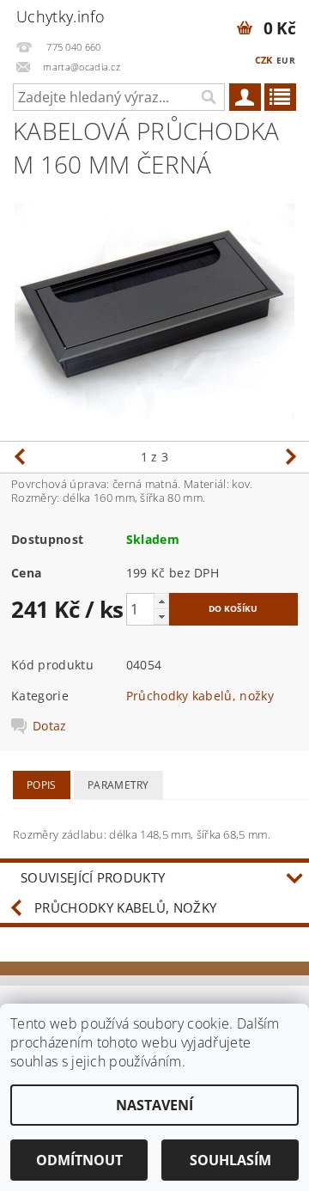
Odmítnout (79, 1160)
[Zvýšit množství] (161, 601)
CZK (264, 59)
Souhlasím (230, 1160)
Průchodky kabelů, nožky (200, 695)
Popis (42, 785)
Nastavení (154, 1105)
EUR (285, 60)
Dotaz (50, 726)
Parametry (118, 785)
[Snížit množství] (161, 616)
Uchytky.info (60, 16)
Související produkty (93, 877)
